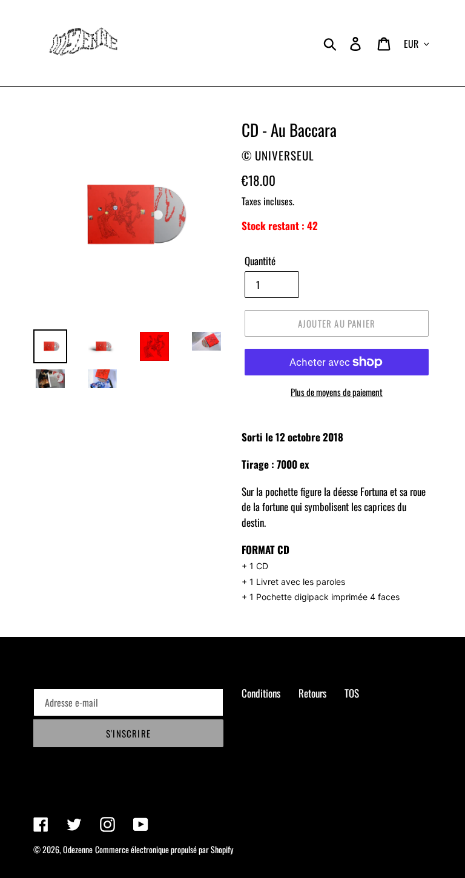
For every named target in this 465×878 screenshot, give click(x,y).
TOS (352, 693)
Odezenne (78, 849)
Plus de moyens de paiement (337, 391)
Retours (312, 693)
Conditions (261, 693)
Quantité (260, 260)
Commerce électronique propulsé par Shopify (164, 849)
